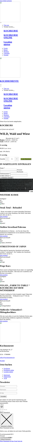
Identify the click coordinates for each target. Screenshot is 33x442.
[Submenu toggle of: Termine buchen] (13, 27)
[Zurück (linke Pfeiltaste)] (0, 411)
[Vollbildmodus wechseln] (2, 409)
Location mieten (8, 43)
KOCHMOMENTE (9, 81)
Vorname (19, 170)
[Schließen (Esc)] (6, 409)
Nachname (20, 172)
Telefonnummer (5, 173)
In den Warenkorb (26, 159)
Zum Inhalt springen (6, 1)
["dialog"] (16, 427)
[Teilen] (4, 409)
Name (2, 168)
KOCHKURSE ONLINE (11, 36)
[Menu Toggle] (0, 22)
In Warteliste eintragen (7, 177)
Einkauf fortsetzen (5, 439)
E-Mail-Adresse (5, 175)
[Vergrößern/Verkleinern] (0, 409)
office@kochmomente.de (7, 357)
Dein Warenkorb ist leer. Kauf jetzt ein (11, 441)
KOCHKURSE (11, 31)
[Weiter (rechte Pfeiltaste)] (2, 411)
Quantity (2, 159)
